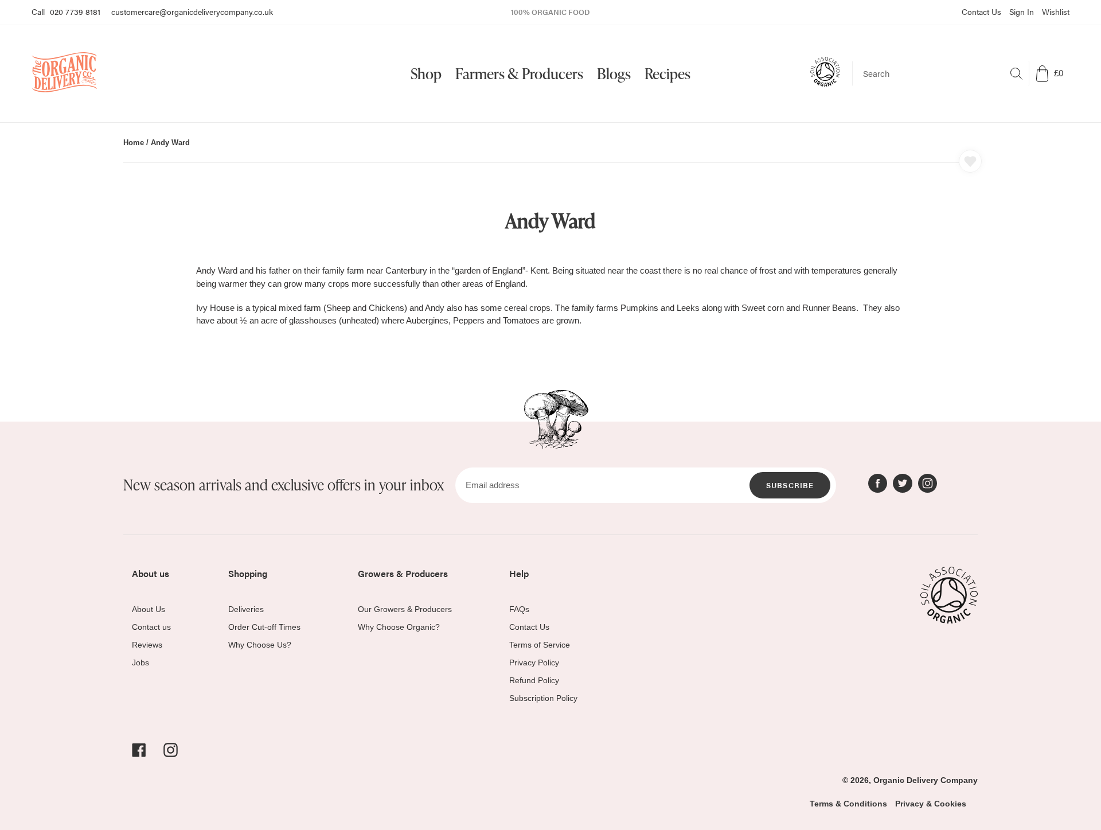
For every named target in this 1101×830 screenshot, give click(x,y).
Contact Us (981, 11)
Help (519, 573)
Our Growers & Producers (405, 609)
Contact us (151, 627)
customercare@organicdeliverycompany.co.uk (192, 11)
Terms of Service (539, 644)
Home (133, 142)
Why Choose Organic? (399, 627)
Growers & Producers (403, 573)
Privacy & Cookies (930, 803)
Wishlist (1055, 11)
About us (150, 573)
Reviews (147, 644)
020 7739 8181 (75, 11)
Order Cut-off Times (264, 627)
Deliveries (246, 609)
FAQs (519, 609)
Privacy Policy (534, 662)
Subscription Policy (543, 698)
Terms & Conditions (848, 803)
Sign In (1021, 11)
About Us (148, 609)
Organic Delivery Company (925, 780)
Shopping (247, 573)
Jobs (140, 662)
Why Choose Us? (259, 644)
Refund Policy (534, 680)
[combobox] (940, 73)
